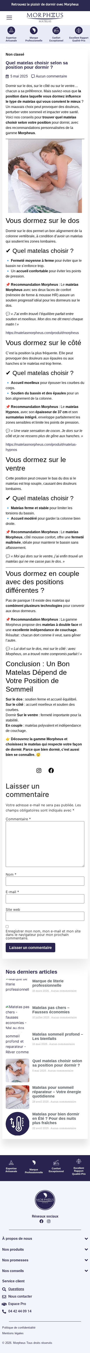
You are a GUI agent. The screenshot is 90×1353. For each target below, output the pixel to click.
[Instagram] (38, 770)
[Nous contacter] (4, 1297)
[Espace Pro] (4, 1304)
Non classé (15, 54)
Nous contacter (20, 1296)
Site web (13, 909)
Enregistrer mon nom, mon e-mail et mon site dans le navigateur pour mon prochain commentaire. (43, 934)
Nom (11, 874)
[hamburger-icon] (9, 18)
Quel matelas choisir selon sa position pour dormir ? (57, 1063)
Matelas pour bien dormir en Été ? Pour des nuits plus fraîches (55, 1118)
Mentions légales (13, 1333)
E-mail (12, 892)
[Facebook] (51, 770)
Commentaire (18, 819)
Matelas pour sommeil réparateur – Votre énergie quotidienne (56, 1091)
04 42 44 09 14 (19, 1311)
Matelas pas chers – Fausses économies (51, 1009)
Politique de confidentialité (18, 1327)
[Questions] (4, 1289)
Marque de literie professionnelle (48, 983)
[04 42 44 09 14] (4, 1312)
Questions (16, 1289)
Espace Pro (17, 1304)
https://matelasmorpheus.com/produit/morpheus (42, 333)
